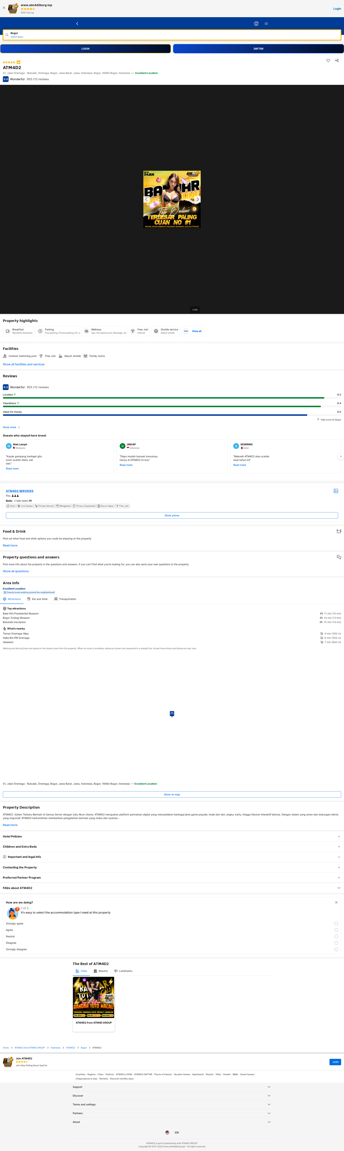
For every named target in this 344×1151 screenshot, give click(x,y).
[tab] (11, 599)
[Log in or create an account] (256, 23)
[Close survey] (336, 902)
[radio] (172, 923)
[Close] (4, 8)
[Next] (341, 456)
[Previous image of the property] (146, 199)
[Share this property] (337, 60)
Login (337, 8)
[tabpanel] (172, 625)
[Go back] (77, 24)
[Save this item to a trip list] (328, 60)
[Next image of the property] (197, 199)
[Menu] (266, 23)
